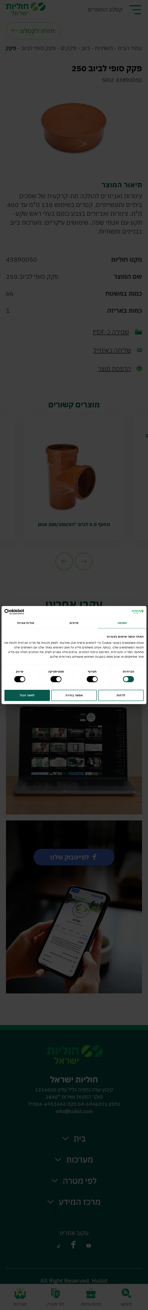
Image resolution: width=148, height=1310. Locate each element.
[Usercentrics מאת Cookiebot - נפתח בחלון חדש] (21, 612)
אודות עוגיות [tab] (25, 622)
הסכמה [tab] (122, 622)
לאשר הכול (27, 695)
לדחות (121, 695)
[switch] (93, 679)
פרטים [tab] (74, 622)
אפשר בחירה (74, 695)
